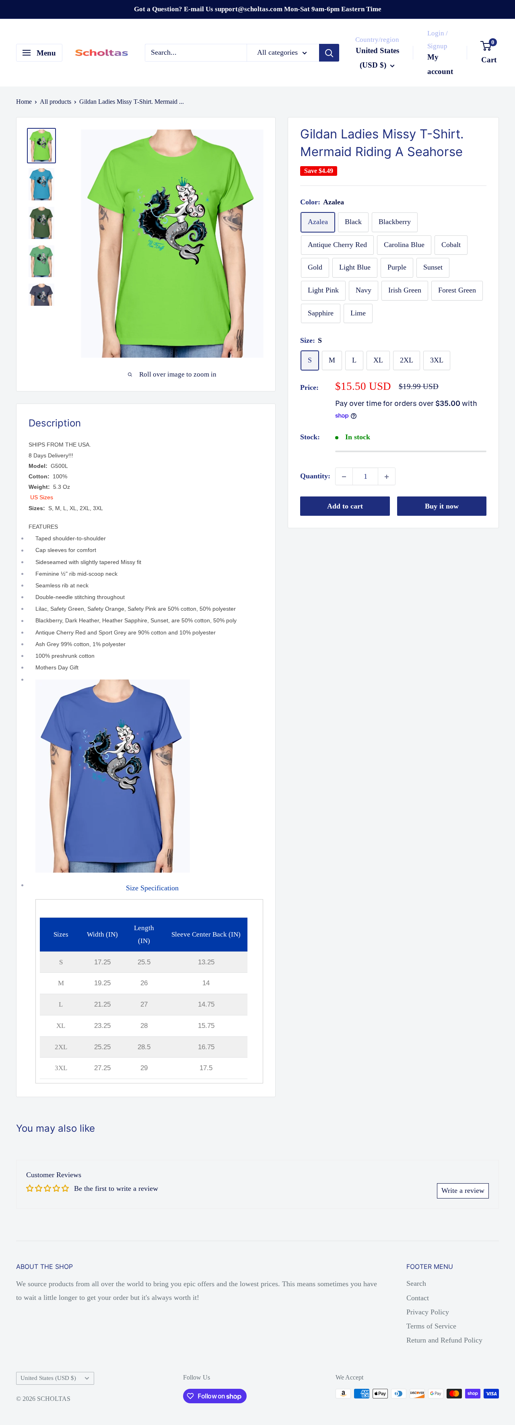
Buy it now (442, 506)
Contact (417, 1298)
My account (440, 64)
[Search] (329, 53)
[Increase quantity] (386, 476)
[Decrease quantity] (344, 476)
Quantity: (315, 476)
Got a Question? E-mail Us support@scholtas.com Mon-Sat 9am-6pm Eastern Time (257, 9)
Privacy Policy (427, 1312)
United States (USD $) (48, 1377)
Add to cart (345, 506)
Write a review (462, 1190)
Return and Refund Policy (444, 1340)
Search (416, 1283)
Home (24, 101)
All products (55, 101)
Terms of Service (431, 1326)
